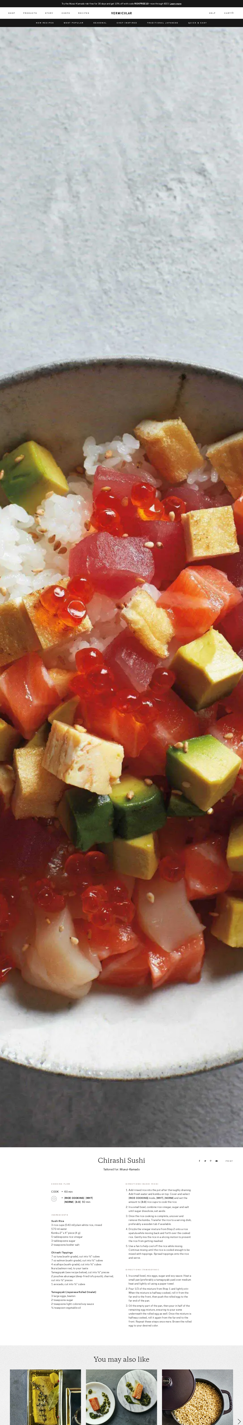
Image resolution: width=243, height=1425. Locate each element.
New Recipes (45, 22)
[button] (3, 1421)
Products (30, 13)
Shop (11, 13)
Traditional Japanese (162, 22)
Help (212, 13)
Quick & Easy (197, 22)
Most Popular (73, 22)
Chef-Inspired (127, 22)
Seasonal (100, 22)
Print (229, 1160)
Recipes (83, 13)
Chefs (66, 13)
